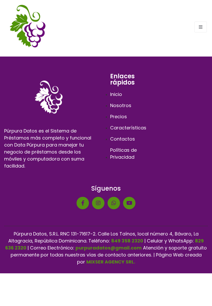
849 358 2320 (127, 241)
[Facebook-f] (83, 203)
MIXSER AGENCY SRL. (110, 262)
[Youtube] (129, 203)
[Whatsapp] (114, 203)
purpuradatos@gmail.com (108, 248)
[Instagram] (98, 203)
